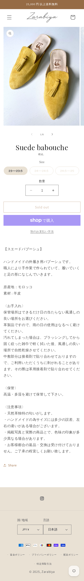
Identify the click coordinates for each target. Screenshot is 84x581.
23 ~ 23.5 (17, 171)
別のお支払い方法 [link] (42, 231)
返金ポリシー (17, 554)
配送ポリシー (70, 554)
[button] (9, 17)
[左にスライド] (32, 134)
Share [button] (12, 465)
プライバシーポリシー (44, 554)
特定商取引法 (44, 563)
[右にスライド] (52, 134)
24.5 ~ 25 (68, 171)
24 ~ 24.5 (43, 171)
